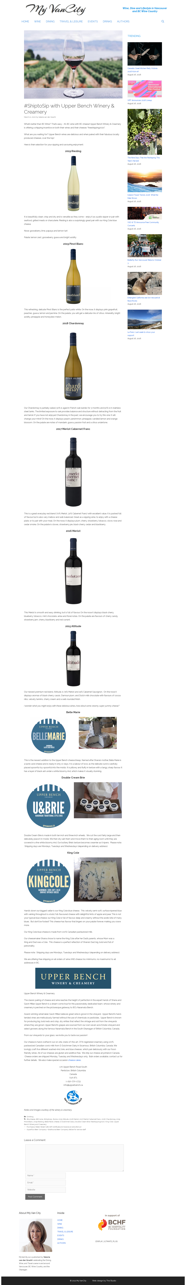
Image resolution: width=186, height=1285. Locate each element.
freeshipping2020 (98, 1122)
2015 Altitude (63, 1119)
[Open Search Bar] (163, 21)
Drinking (30, 1117)
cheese (56, 1122)
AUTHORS (123, 21)
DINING (50, 21)
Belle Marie (49, 1122)
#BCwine (39, 1119)
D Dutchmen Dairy (67, 1122)
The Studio (111, 1281)
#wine (55, 1119)
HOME (25, 21)
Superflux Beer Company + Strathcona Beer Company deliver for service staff (56, 1129)
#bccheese (31, 1119)
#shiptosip (48, 1119)
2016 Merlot (74, 1119)
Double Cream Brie (82, 1122)
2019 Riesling (39, 1122)
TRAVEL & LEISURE (71, 21)
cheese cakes (74, 1060)
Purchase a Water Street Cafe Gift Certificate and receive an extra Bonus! (54, 1127)
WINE (37, 21)
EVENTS (93, 21)
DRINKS (107, 21)
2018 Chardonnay (109, 1119)
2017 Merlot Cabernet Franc (90, 1119)
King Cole (109, 1122)
